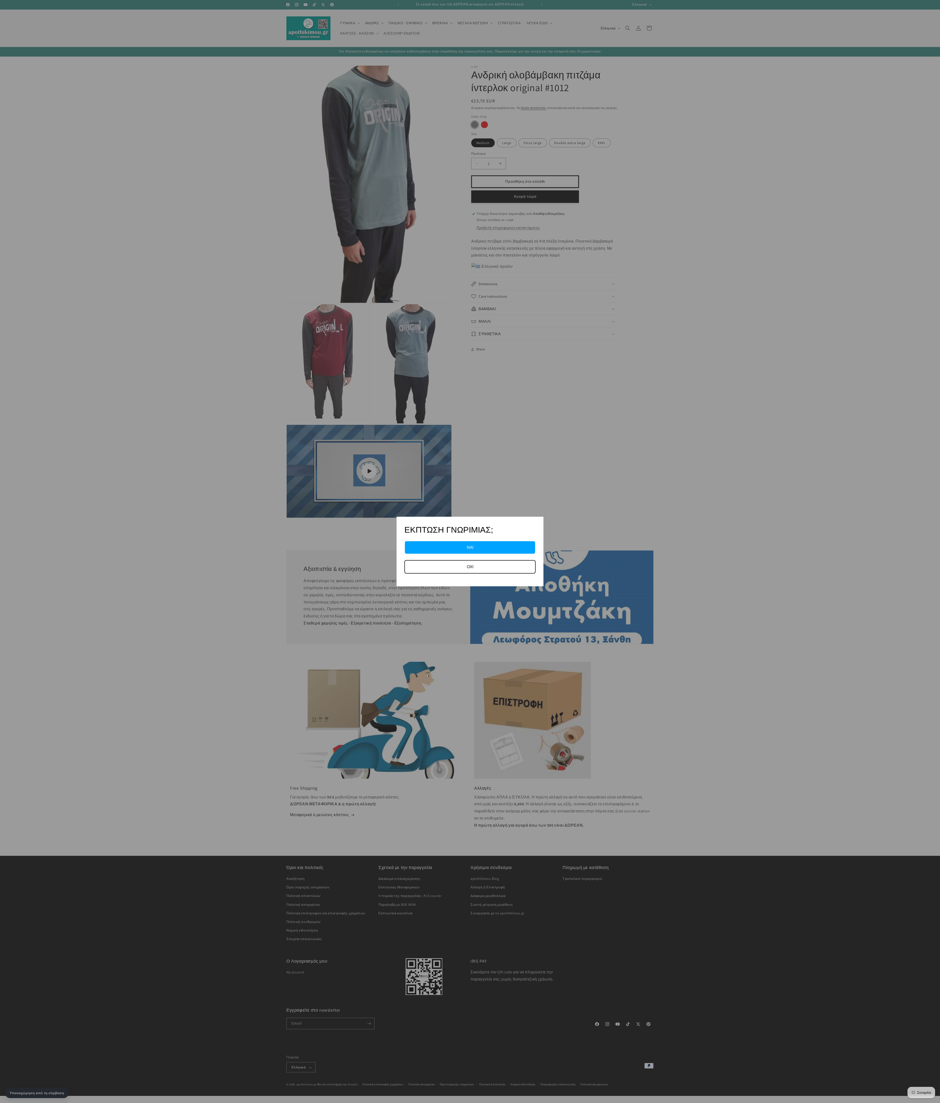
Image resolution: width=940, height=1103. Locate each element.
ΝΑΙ (470, 547)
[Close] (537, 522)
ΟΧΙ (470, 567)
